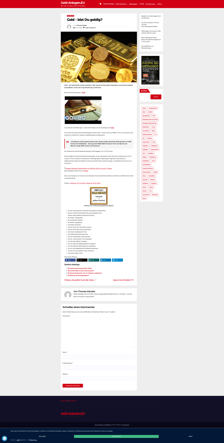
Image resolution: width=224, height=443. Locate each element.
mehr (190, 436)
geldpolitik (145, 149)
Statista (86, 171)
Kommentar (67, 316)
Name (65, 352)
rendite (155, 172)
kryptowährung (146, 164)
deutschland (146, 130)
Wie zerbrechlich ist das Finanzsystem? (81, 270)
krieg (153, 160)
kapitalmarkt (146, 160)
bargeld (150, 111)
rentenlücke (152, 175)
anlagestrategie (153, 108)
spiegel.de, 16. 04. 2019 (77, 183)
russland (145, 179)
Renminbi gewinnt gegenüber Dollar (80, 268)
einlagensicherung (147, 134)
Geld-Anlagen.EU (73, 3)
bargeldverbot (146, 115)
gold (144, 153)
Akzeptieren (116, 436)
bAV (154, 115)
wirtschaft (154, 194)
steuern (151, 187)
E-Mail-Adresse (68, 363)
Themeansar (126, 425)
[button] (70, 260)
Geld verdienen (121, 4)
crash (153, 127)
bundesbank (146, 127)
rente (144, 175)
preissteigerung (146, 172)
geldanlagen (154, 145)
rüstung (152, 179)
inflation (144, 157)
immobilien (150, 153)
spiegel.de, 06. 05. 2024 (92, 183)
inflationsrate (153, 157)
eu (155, 134)
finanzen (149, 138)
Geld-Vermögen (108, 4)
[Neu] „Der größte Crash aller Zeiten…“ (81, 280)
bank (144, 111)
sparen (144, 187)
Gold (83, 92)
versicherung (146, 194)
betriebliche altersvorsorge (149, 123)
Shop (160, 4)
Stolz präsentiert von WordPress (103, 425)
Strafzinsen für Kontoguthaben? (78, 275)
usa (151, 190)
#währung (92, 27)
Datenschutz (72, 400)
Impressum (64, 400)
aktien (144, 108)
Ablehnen (42, 436)
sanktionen (145, 183)
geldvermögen (154, 149)
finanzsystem (146, 142)
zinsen (144, 198)
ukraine (144, 190)
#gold (87, 27)
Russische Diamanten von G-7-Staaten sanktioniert (85, 273)
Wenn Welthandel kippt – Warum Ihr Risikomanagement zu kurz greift (151, 39)
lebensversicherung (148, 168)
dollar (153, 130)
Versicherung (150, 4)
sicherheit (153, 183)
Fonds (142, 4)
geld (154, 142)
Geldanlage (133, 4)
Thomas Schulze (81, 25)
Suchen (144, 91)
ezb (143, 138)
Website (65, 374)
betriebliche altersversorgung (150, 119)
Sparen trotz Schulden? (122, 280)
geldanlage (145, 145)
